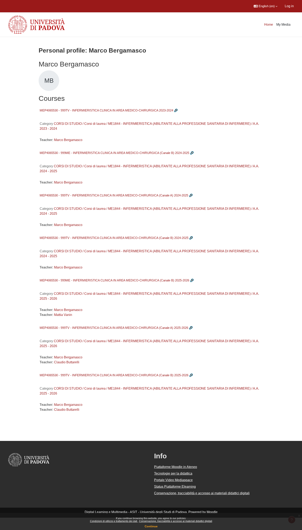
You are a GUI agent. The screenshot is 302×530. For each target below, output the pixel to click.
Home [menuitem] (268, 24)
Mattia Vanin (63, 315)
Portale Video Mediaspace (173, 480)
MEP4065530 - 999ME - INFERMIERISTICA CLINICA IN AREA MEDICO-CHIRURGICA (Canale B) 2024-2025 (114, 153)
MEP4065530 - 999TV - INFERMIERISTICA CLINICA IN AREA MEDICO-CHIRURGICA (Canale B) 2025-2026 (114, 375)
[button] (265, 6)
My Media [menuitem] (283, 24)
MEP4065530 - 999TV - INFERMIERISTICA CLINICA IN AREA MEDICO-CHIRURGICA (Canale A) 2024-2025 (114, 195)
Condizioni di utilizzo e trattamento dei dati (114, 521)
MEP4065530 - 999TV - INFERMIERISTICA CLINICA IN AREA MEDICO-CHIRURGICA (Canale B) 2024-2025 (114, 238)
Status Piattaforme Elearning (175, 486)
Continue (151, 526)
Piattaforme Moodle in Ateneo (175, 467)
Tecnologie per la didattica (173, 473)
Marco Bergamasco (68, 140)
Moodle (212, 512)
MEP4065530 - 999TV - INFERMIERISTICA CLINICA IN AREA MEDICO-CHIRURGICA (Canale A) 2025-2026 (114, 327)
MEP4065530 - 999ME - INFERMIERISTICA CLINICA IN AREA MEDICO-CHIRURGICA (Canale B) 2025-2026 (114, 280)
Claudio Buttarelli (66, 362)
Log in (289, 6)
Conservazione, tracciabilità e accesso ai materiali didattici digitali (175, 521)
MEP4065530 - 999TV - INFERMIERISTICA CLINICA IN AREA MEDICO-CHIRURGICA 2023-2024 (106, 110)
